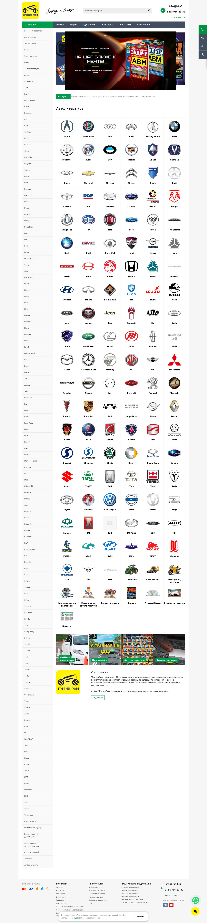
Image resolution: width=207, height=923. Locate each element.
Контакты (125, 25)
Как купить (108, 25)
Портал (60, 25)
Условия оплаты (96, 887)
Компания (61, 884)
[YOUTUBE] (171, 905)
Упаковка (28, 50)
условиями (79, 918)
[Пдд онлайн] (105, 649)
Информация (96, 884)
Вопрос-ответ (62, 897)
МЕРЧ (26, 62)
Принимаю (139, 916)
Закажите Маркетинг (98, 900)
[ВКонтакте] (165, 905)
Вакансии (60, 900)
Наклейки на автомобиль (132, 899)
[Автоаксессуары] (169, 649)
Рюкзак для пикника (130, 887)
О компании (143, 25)
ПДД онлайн (89, 25)
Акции (73, 25)
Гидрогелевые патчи (130, 896)
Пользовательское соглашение (69, 910)
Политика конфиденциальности (70, 907)
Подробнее (98, 698)
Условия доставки (97, 890)
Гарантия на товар (97, 894)
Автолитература (31, 69)
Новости (60, 890)
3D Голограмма (30, 43)
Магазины (60, 894)
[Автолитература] (137, 649)
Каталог (32, 25)
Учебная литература (33, 31)
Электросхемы (30, 56)
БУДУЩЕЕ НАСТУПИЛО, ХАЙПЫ (135, 903)
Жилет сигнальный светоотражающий (130, 891)
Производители (96, 897)
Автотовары (30, 37)
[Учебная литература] (72, 649)
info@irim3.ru (177, 6)
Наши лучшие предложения (137, 884)
